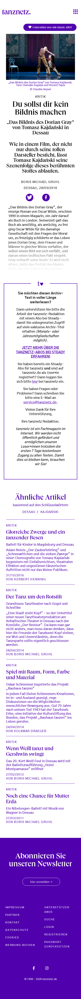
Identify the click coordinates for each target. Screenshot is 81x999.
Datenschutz (17, 930)
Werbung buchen (20, 945)
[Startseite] (18, 11)
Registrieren (56, 934)
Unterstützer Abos (56, 909)
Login (49, 927)
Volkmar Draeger (30, 731)
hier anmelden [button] (41, 882)
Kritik (40, 96)
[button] (29, 197)
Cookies (12, 937)
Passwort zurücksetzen (57, 944)
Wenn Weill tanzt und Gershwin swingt (29, 751)
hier (35, 381)
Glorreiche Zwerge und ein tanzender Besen (35, 535)
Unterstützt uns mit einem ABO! (52, 27)
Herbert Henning (30, 579)
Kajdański (49, 512)
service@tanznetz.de (40, 402)
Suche (49, 919)
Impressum (14, 907)
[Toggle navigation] (75, 12)
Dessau (29, 512)
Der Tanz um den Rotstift (34, 597)
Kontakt (12, 922)
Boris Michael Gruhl (40, 182)
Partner (12, 915)
